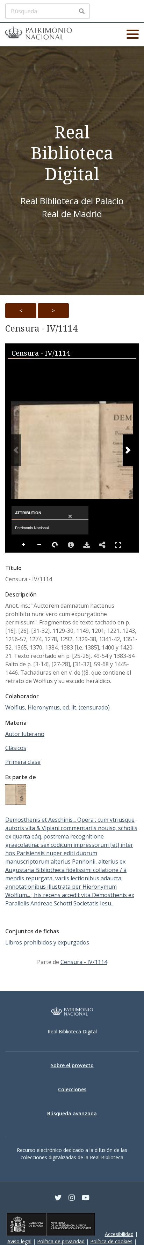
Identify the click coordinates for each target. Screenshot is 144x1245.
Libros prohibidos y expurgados (47, 942)
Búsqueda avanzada (72, 1113)
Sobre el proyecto (72, 1065)
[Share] (102, 545)
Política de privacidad (61, 1241)
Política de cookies (111, 1241)
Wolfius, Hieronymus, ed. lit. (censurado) (57, 707)
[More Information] (71, 545)
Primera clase (23, 762)
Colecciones (72, 1089)
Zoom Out (39, 545)
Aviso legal (19, 1241)
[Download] (87, 545)
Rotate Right (55, 545)
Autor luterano (24, 734)
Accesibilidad (119, 1234)
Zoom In (24, 545)
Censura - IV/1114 (41, 328)
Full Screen (118, 545)
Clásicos (15, 748)
